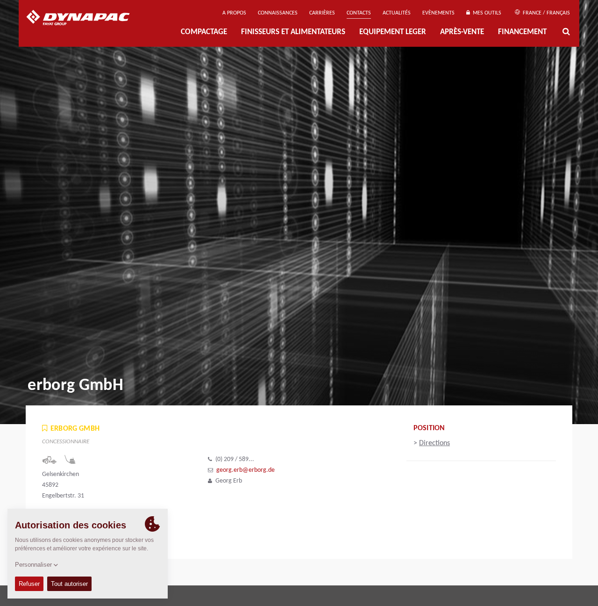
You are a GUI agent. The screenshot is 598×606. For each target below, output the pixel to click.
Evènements (438, 13)
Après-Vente (462, 32)
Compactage (204, 32)
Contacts (359, 13)
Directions (434, 443)
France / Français (545, 13)
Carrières (322, 13)
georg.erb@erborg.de (245, 470)
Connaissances (278, 13)
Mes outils (485, 13)
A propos (234, 13)
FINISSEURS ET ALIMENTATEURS (293, 32)
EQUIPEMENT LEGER (392, 32)
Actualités (397, 13)
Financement (522, 32)
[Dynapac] (84, 18)
